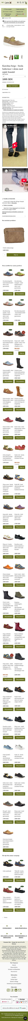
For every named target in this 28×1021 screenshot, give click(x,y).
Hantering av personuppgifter (14, 983)
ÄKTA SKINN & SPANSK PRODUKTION (7, 936)
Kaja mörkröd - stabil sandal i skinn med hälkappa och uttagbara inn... (7, 637)
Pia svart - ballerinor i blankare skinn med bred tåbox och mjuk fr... (19, 901)
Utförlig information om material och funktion (13, 110)
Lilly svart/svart (7, 871)
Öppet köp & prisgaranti (8, 14)
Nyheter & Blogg (14, 981)
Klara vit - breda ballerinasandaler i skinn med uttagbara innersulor (8, 548)
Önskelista (6, 89)
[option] (14, 240)
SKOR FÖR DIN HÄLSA (21, 928)
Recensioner (14, 971)
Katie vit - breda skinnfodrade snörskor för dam (19, 756)
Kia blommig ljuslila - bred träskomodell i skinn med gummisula (7, 314)
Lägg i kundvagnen (13, 85)
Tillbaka (5, 917)
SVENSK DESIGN (7, 928)
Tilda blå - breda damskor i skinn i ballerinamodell (19, 872)
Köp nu (16, 254)
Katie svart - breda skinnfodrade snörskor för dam (20, 784)
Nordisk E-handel (19, 1015)
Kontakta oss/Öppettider (14, 969)
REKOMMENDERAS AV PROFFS (21, 936)
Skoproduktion (14, 967)
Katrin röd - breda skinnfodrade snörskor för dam (19, 456)
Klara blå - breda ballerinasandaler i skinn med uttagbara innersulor (8, 518)
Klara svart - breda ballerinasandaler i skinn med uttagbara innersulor (8, 488)
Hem (3, 26)
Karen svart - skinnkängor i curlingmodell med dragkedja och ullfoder (8, 606)
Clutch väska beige (8, 248)
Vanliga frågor (14, 979)
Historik (14, 965)
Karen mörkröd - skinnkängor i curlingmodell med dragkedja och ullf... (20, 637)
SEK (7, 18)
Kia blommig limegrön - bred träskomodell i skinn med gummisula (19, 284)
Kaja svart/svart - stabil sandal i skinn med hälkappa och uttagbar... (7, 700)
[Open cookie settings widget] (25, 1018)
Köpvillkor (14, 977)
